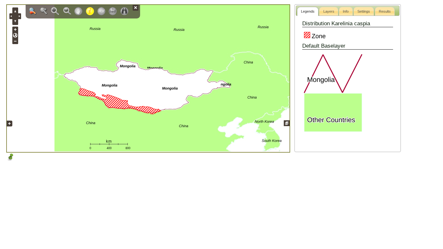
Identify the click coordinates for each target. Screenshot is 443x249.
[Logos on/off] (9, 128)
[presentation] (307, 11)
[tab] (308, 11)
